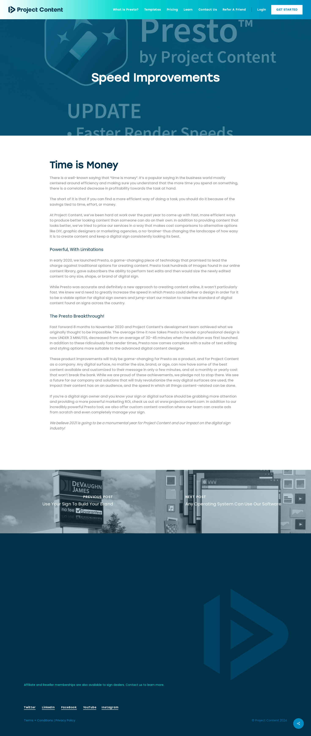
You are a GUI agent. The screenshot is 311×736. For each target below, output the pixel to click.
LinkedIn (48, 707)
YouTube (89, 707)
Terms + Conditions (38, 720)
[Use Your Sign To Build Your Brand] (78, 501)
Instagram (110, 707)
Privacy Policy (65, 720)
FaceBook (69, 707)
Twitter (30, 707)
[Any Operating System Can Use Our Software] (233, 501)
